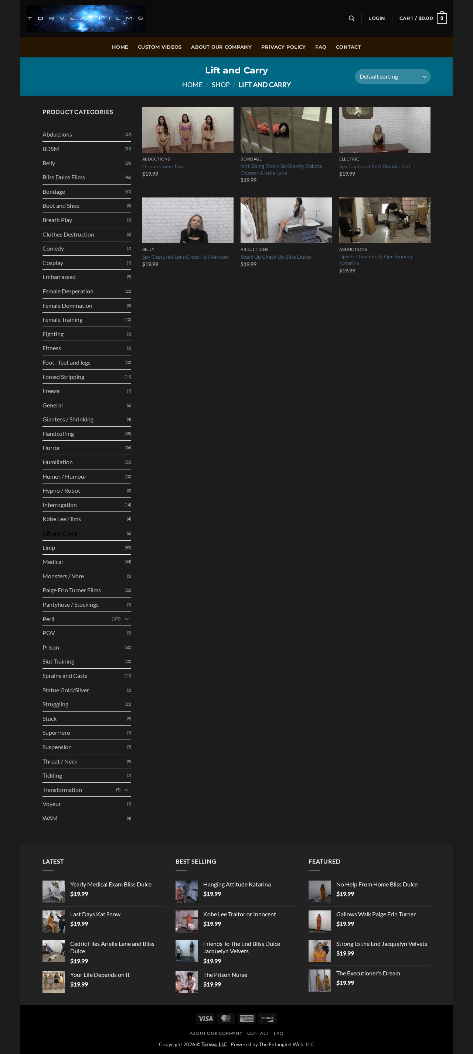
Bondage (53, 191)
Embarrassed (59, 276)
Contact (348, 47)
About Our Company (221, 47)
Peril (48, 618)
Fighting (53, 333)
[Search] (351, 18)
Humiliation (57, 461)
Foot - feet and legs (66, 362)
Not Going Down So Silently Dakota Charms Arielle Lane (281, 169)
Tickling (52, 775)
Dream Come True (163, 166)
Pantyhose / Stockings (70, 604)
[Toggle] (126, 618)
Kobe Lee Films (61, 518)
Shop (221, 84)
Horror (51, 447)
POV (48, 632)
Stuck (49, 718)
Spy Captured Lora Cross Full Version (185, 257)
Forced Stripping (63, 376)
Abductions (57, 134)
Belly (48, 162)
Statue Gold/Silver (65, 689)
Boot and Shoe (60, 205)
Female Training (62, 319)
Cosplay (52, 262)
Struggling (55, 703)
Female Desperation (67, 290)
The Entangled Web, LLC (286, 1044)
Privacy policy (283, 47)
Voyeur (51, 803)
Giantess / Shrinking (67, 419)
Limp (48, 547)
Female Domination (67, 305)
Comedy (53, 248)
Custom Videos (159, 47)
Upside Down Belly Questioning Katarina (375, 259)
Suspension (57, 746)
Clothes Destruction (68, 234)
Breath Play (57, 219)
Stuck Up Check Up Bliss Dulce (276, 257)
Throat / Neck (59, 761)
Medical (52, 561)
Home (120, 47)
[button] (376, 18)
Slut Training (58, 661)
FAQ (320, 47)
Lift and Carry (59, 533)
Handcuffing (58, 433)
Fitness (51, 347)
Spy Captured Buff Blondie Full (374, 166)
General (52, 405)
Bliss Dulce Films (63, 176)
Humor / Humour (64, 476)
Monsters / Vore (63, 575)
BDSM (50, 148)
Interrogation (59, 504)
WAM (50, 818)
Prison (50, 647)
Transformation (62, 789)
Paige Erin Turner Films (71, 589)
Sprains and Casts (65, 675)
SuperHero (56, 732)
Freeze (50, 390)
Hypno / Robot (61, 490)
